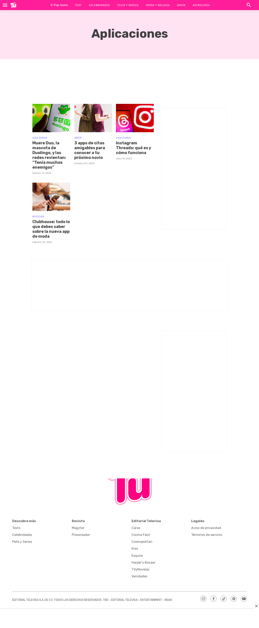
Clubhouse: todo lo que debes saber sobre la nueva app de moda (51, 229)
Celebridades (99, 5)
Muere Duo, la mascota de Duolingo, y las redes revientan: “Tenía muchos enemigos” (49, 155)
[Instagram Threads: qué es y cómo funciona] (135, 118)
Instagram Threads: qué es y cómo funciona (133, 148)
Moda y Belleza (158, 5)
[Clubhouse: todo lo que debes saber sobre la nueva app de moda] (51, 197)
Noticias (38, 216)
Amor (181, 5)
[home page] (13, 5)
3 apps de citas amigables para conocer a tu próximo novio (89, 150)
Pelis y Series (128, 5)
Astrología (201, 5)
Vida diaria (39, 137)
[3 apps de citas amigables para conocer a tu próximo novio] (93, 118)
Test (78, 5)
